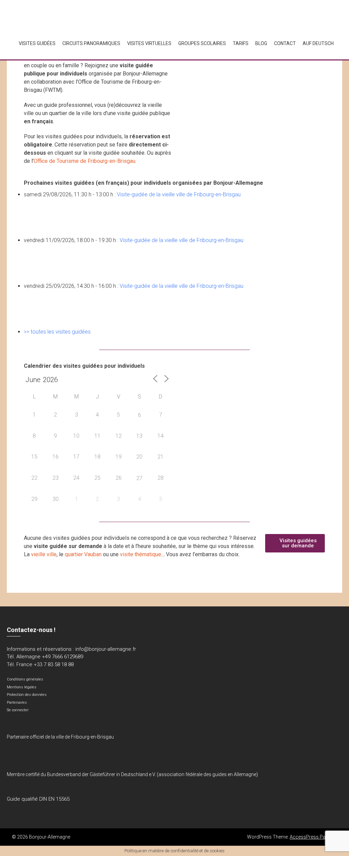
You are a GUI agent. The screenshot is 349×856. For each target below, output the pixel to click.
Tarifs (240, 43)
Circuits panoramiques (91, 43)
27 (139, 478)
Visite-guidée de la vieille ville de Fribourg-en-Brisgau (179, 194)
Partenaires (17, 702)
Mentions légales (21, 687)
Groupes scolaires (202, 43)
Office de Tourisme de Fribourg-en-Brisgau (84, 161)
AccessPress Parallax (313, 837)
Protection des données (27, 694)
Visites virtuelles (149, 43)
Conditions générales (25, 679)
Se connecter (18, 710)
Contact (285, 43)
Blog (261, 43)
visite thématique (140, 554)
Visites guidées (37, 43)
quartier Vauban (83, 554)
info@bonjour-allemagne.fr (105, 649)
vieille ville (44, 554)
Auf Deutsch (318, 43)
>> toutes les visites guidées (57, 331)
